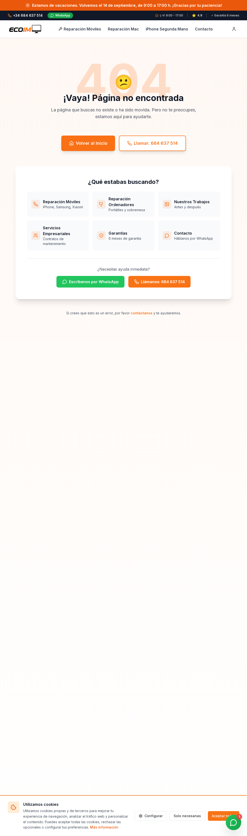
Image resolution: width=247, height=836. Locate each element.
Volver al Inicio (91, 143)
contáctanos (141, 313)
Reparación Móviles (82, 29)
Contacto (204, 29)
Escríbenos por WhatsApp (94, 281)
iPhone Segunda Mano (167, 29)
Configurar (153, 816)
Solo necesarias (187, 816)
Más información (104, 827)
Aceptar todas (223, 816)
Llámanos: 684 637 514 (163, 281)
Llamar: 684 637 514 (156, 143)
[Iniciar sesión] (234, 29)
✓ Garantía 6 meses (225, 15)
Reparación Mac (123, 29)
